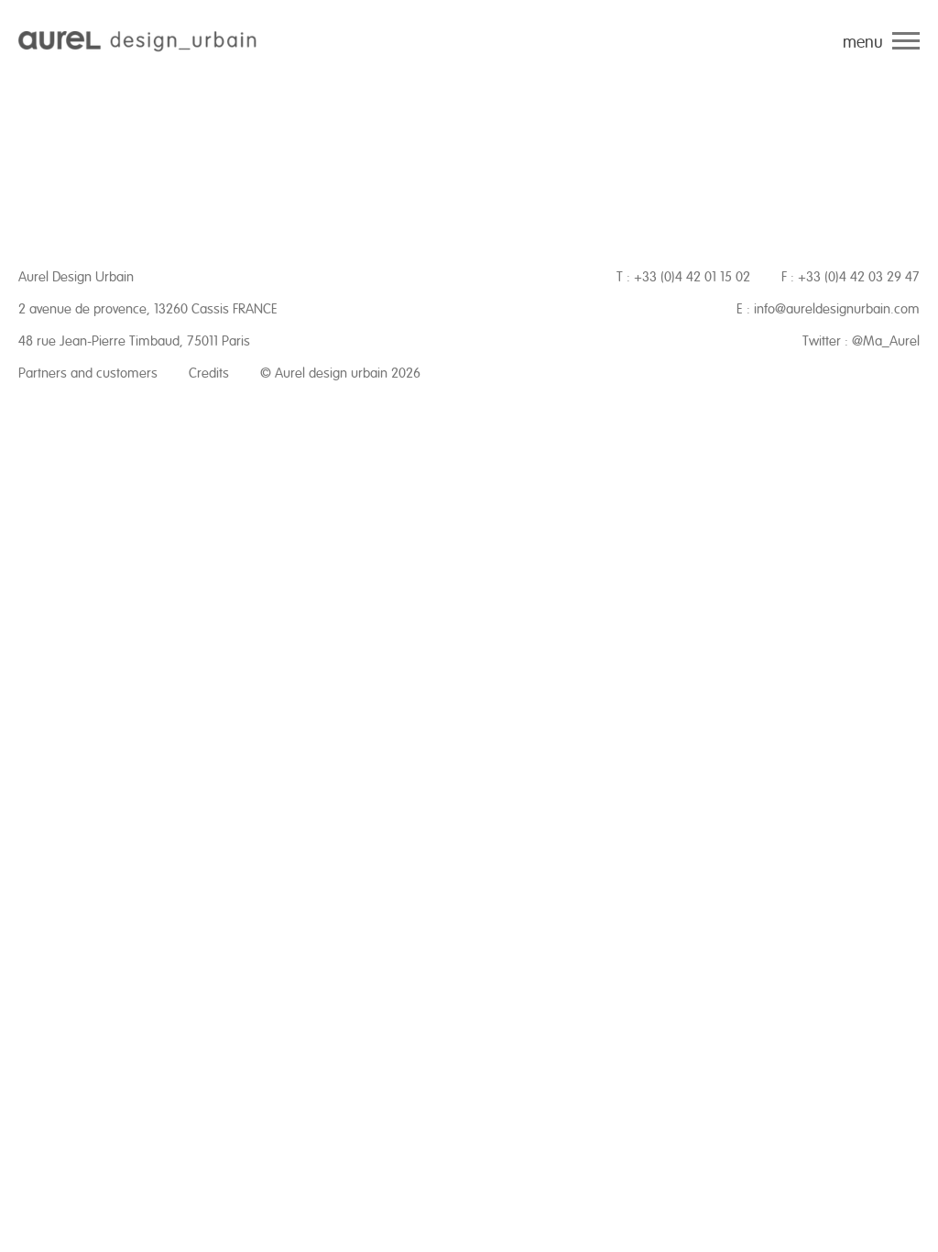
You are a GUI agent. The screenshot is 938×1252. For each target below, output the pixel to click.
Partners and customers (88, 373)
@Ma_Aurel (886, 341)
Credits (209, 373)
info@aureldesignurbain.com (837, 309)
